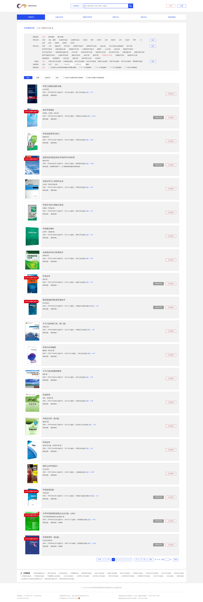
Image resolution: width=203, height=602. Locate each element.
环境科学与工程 (107, 55)
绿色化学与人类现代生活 (53, 181)
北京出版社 (170, 576)
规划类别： (36, 67)
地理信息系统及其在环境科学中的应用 (59, 157)
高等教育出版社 (138, 61)
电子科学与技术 (47, 49)
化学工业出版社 (79, 61)
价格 (57, 77)
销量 (37, 77)
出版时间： (36, 64)
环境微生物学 (48, 229)
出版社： (37, 61)
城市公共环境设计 (50, 466)
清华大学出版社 (114, 61)
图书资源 (51, 37)
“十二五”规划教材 (101, 67)
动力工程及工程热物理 (116, 46)
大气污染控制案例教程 (52, 371)
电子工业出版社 (126, 61)
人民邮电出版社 (68, 61)
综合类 (85, 40)
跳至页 (166, 559)
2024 (56, 64)
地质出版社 (180, 576)
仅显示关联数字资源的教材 (95, 77)
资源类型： (36, 37)
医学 (50, 43)
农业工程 (86, 55)
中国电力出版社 (138, 573)
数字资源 (60, 37)
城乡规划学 (45, 58)
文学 (120, 40)
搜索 (87, 64)
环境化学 (46, 276)
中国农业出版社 (39, 576)
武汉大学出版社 (158, 576)
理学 (134, 40)
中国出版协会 (63, 573)
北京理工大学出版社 (99, 576)
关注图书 (171, 94)
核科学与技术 (76, 55)
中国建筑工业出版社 (54, 576)
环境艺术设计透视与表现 (53, 205)
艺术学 (72, 43)
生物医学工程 (119, 55)
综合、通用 (52, 40)
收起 (152, 40)
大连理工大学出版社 (83, 576)
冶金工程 (103, 46)
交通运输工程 (127, 52)
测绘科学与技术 (128, 49)
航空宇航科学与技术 (48, 55)
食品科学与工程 (132, 55)
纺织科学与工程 (101, 52)
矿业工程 (74, 52)
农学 (43, 43)
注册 (181, 6)
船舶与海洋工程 (139, 52)
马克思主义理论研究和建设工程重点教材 (63, 67)
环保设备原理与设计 (51, 134)
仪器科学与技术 (78, 46)
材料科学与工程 (91, 46)
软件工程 (66, 58)
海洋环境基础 (48, 110)
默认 (28, 77)
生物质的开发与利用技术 (53, 252)
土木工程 (108, 49)
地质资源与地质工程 (62, 52)
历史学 (127, 40)
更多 (152, 61)
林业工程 (96, 55)
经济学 (99, 40)
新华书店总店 (52, 573)
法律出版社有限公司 (50, 579)
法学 (106, 40)
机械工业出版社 (103, 61)
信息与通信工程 (60, 49)
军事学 (57, 43)
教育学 (113, 40)
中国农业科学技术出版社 (66, 579)
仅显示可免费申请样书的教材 (74, 77)
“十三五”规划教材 (116, 67)
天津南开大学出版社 (144, 576)
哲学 (92, 40)
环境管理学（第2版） (52, 537)
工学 (140, 40)
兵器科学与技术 (63, 55)
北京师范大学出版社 (128, 576)
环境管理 (46, 395)
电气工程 (129, 46)
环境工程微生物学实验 (52, 86)
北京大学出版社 (91, 61)
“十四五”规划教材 (131, 67)
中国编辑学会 (74, 573)
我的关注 (144, 17)
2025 (50, 64)
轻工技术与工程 (114, 52)
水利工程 (117, 49)
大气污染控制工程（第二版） (55, 324)
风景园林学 (56, 58)
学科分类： (36, 40)
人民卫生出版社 (68, 576)
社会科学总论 (63, 40)
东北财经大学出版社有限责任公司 (32, 579)
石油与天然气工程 (86, 52)
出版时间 (47, 77)
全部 (43, 37)
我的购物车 (172, 17)
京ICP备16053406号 (23, 598)
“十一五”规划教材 (85, 67)
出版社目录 (59, 17)
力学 (50, 46)
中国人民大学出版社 (55, 61)
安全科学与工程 (87, 58)
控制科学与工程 (74, 49)
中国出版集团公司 (39, 573)
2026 (43, 64)
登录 (170, 6)
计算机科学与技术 (88, 49)
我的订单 (116, 17)
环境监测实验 (48, 490)
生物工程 (75, 58)
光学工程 (67, 46)
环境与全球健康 (49, 347)
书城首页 (31, 17)
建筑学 (99, 49)
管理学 (65, 43)
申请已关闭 (158, 117)
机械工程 (58, 46)
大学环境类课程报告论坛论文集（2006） (59, 513)
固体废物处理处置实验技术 (54, 300)
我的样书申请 (87, 17)
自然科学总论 (75, 40)
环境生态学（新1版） (52, 419)
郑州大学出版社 (113, 576)
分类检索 (76, 6)
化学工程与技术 (47, 52)
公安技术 (98, 58)
